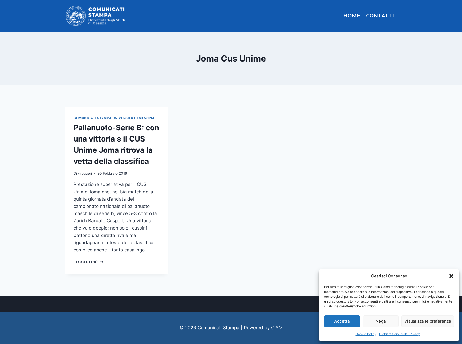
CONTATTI (380, 16)
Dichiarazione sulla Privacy (399, 334)
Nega (381, 321)
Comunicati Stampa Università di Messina (114, 118)
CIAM (277, 327)
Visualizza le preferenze (427, 321)
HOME (351, 16)
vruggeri (85, 173)
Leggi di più (88, 262)
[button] (451, 276)
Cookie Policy (366, 334)
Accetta (342, 321)
